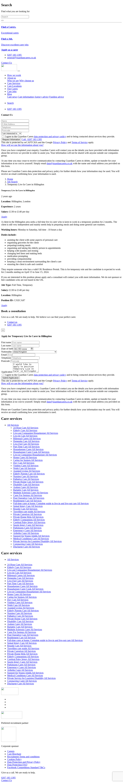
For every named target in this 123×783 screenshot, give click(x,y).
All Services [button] (13, 425)
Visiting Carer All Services (25, 465)
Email (4, 354)
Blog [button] (9, 94)
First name (6, 342)
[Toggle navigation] (19, 70)
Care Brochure (14, 754)
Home (10, 179)
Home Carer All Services (25, 457)
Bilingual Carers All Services (27, 438)
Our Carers (12, 88)
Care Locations (14, 86)
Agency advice (41, 97)
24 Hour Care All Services (25, 427)
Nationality (6, 351)
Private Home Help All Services (28, 517)
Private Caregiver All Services (27, 514)
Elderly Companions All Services (29, 519)
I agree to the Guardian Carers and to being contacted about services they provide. (60, 136)
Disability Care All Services (26, 484)
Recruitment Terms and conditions (23, 756)
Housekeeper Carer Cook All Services (31, 452)
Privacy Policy (60, 142)
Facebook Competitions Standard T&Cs (26, 767)
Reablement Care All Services (27, 500)
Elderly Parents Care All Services (29, 473)
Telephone (6, 358)
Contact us (12, 322)
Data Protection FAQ (17, 764)
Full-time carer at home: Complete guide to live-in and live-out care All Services (51, 503)
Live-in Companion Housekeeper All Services (35, 454)
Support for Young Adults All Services (31, 536)
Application (6, 372)
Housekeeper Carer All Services (28, 449)
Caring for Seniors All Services (28, 460)
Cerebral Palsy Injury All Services (29, 522)
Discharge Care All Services (26, 546)
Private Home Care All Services (28, 482)
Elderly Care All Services (25, 430)
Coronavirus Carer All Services (28, 544)
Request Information (11, 139)
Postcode (5, 361)
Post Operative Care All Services (28, 498)
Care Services (13, 83)
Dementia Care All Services (26, 441)
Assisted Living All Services (26, 471)
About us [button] (11, 78)
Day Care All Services (23, 463)
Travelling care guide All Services (29, 511)
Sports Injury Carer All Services (28, 525)
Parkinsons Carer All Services (27, 528)
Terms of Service (80, 142)
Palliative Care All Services (26, 479)
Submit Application (10, 378)
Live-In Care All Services (25, 436)
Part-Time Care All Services (26, 446)
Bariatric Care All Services (25, 490)
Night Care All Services (24, 468)
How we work (14, 75)
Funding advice (56, 97)
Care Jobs (11, 91)
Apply (4, 216)
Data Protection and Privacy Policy (23, 762)
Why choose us (26, 80)
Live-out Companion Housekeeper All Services (35, 433)
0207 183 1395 (32, 139)
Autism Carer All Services (25, 487)
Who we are (13, 80)
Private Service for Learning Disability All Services (37, 541)
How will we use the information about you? (22, 145)
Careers (10, 751)
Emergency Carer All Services (27, 530)
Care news (12, 97)
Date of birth (7, 348)
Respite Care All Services (25, 509)
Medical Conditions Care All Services (31, 538)
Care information (26, 97)
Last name (6, 345)
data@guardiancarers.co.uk (59, 163)
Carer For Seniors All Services (27, 495)
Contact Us (6, 62)
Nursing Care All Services (25, 476)
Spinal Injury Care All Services (28, 506)
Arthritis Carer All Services (26, 533)
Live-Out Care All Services (26, 444)
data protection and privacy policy (50, 136)
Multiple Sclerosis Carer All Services (30, 492)
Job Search (12, 181)
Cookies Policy (14, 759)
